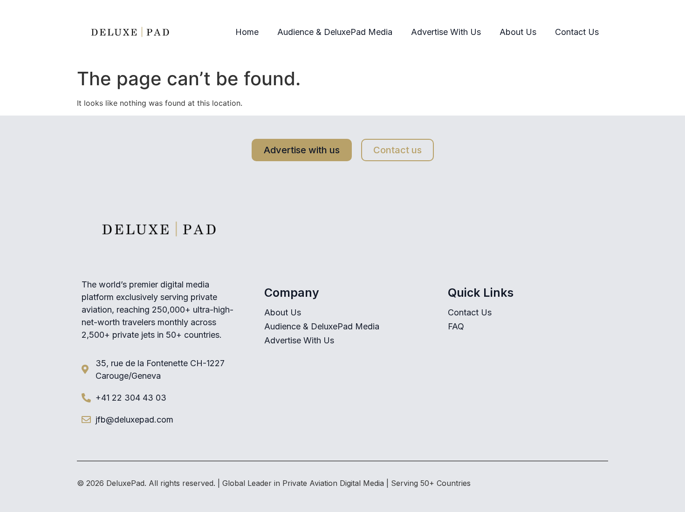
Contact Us (577, 32)
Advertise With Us (446, 32)
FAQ (456, 326)
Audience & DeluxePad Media (334, 32)
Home (247, 32)
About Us (518, 32)
